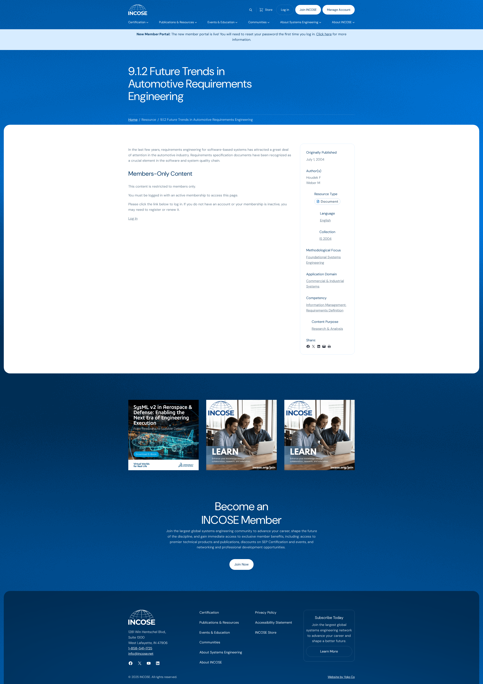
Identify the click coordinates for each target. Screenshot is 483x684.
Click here (324, 34)
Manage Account (338, 10)
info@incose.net (140, 653)
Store (268, 10)
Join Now (241, 564)
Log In (133, 218)
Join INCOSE (308, 10)
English (325, 220)
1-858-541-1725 (140, 648)
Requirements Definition (324, 310)
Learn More (329, 651)
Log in (285, 10)
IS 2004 (325, 238)
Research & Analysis (327, 328)
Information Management (326, 305)
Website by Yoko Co (341, 677)
